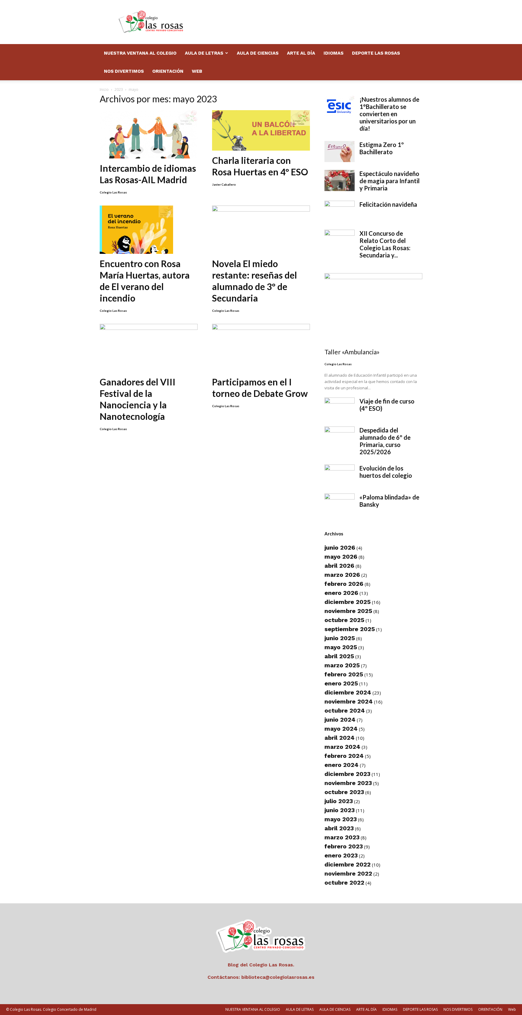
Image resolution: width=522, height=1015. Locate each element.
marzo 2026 (342, 574)
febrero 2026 (343, 583)
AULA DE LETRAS (204, 53)
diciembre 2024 (347, 692)
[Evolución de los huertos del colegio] (339, 475)
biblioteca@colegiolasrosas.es (277, 977)
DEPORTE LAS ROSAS (376, 53)
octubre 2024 (344, 710)
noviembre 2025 (348, 610)
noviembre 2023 (348, 783)
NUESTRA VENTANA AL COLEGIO (140, 53)
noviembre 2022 (348, 873)
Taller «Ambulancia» (352, 352)
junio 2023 (339, 810)
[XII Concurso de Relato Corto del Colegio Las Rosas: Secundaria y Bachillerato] (339, 240)
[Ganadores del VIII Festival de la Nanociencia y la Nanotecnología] (149, 348)
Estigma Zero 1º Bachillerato (381, 148)
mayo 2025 (340, 647)
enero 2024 (341, 764)
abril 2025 (339, 656)
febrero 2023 (343, 846)
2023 (118, 89)
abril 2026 (339, 565)
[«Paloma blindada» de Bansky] (339, 504)
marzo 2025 (342, 665)
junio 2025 (339, 638)
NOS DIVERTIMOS (124, 71)
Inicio (104, 89)
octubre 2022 (344, 882)
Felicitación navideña (388, 204)
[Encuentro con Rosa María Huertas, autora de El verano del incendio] (149, 230)
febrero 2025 (343, 674)
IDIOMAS (333, 53)
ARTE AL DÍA (301, 53)
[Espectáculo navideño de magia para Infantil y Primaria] (339, 180)
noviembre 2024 (348, 701)
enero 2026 (341, 592)
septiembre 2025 (349, 629)
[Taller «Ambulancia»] (373, 308)
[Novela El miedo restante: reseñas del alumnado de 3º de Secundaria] (261, 230)
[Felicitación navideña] (339, 211)
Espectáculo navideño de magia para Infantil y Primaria (389, 181)
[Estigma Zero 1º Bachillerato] (339, 151)
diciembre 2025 (347, 601)
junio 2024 (340, 719)
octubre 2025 (344, 620)
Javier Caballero (224, 184)
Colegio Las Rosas (113, 192)
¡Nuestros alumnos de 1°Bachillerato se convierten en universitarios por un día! (389, 114)
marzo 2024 (342, 746)
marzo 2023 (341, 837)
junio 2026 (339, 547)
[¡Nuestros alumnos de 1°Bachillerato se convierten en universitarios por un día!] (339, 106)
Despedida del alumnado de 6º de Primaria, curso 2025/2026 (385, 440)
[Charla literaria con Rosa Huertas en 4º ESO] (261, 130)
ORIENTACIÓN (167, 71)
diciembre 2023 (347, 773)
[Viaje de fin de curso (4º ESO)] (339, 408)
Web (197, 71)
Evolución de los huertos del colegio (385, 471)
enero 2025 (341, 683)
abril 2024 (339, 737)
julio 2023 (338, 801)
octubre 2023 (344, 792)
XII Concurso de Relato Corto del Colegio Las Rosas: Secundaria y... (385, 244)
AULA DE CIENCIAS (258, 53)
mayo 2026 (340, 556)
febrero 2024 (344, 755)
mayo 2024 (341, 728)
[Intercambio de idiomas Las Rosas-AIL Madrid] (149, 134)
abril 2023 (339, 828)
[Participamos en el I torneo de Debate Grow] (261, 348)
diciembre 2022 (347, 864)
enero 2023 (341, 855)
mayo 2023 (340, 819)
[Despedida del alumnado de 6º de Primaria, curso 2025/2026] (339, 437)
